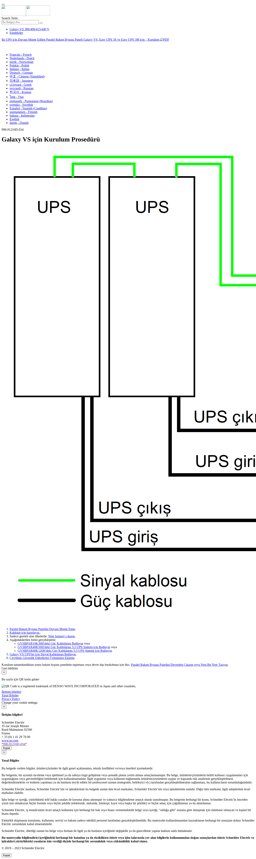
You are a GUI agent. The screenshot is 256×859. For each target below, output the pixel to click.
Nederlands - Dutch (22, 58)
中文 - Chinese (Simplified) (27, 76)
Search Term (10, 18)
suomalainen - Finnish (23, 112)
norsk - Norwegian (21, 62)
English (14, 119)
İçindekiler (16, 32)
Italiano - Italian (19, 69)
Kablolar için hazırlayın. (25, 632)
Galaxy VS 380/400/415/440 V (29, 29)
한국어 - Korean (20, 92)
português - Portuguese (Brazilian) (31, 101)
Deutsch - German (21, 72)
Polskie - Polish (19, 65)
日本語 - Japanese (21, 80)
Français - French (21, 54)
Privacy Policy (11, 699)
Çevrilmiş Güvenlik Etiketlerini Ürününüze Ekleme (42, 658)
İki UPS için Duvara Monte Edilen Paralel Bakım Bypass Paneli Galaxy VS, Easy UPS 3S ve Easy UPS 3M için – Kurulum (81, 39)
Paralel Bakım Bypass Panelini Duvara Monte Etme (42, 629)
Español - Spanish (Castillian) (28, 108)
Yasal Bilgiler (10, 695)
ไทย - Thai (17, 97)
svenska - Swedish (21, 104)
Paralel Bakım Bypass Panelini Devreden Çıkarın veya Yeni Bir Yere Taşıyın (179, 664)
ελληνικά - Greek (21, 84)
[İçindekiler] (3, 44)
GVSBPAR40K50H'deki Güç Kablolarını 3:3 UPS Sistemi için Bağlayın (64, 647)
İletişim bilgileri (11, 691)
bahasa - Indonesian (22, 115)
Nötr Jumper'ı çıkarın (61, 636)
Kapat (6, 748)
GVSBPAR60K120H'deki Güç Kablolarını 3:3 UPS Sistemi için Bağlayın (65, 650)
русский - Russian (21, 88)
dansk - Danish (19, 122)
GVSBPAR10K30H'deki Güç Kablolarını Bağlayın (50, 643)
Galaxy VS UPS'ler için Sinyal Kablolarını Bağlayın (43, 654)
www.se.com (10, 740)
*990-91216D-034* (14, 744)
